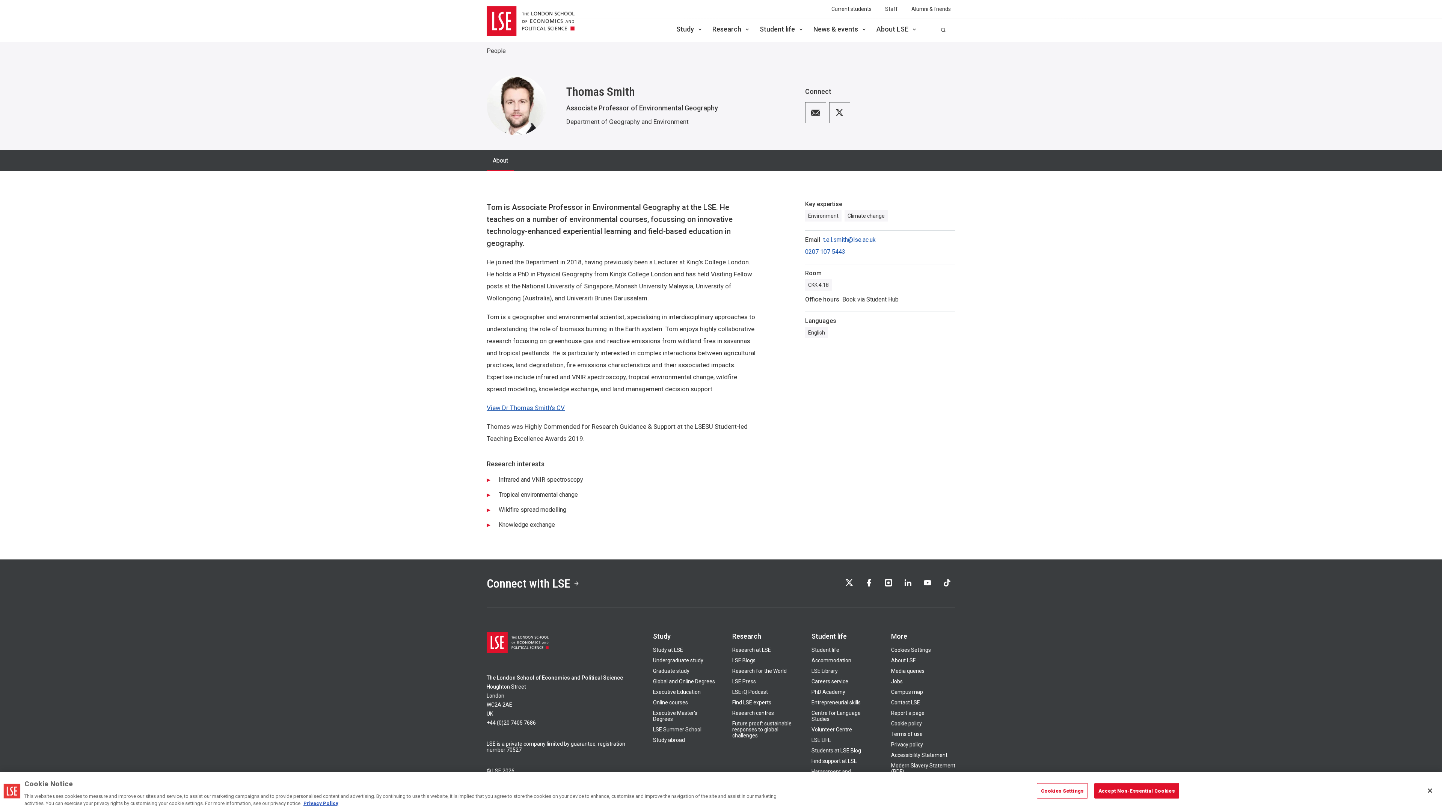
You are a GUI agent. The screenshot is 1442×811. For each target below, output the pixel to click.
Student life (777, 29)
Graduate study (671, 671)
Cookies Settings (911, 650)
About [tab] (500, 160)
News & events (835, 29)
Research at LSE (751, 650)
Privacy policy (907, 745)
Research (726, 29)
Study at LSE (668, 650)
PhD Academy (828, 692)
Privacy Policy (320, 803)
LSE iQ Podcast (750, 692)
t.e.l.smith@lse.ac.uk (849, 240)
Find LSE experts (751, 702)
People (496, 50)
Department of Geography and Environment (627, 121)
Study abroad (669, 740)
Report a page (908, 713)
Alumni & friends (931, 9)
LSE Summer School (677, 730)
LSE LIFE (821, 740)
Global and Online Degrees (684, 681)
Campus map (907, 692)
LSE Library (825, 671)
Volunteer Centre (832, 730)
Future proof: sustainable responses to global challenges (762, 730)
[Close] (1430, 790)
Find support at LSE (834, 761)
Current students (851, 9)
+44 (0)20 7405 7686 (511, 723)
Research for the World (759, 671)
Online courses (670, 702)
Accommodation (831, 660)
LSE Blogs (744, 660)
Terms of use (907, 734)
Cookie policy (906, 724)
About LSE (892, 29)
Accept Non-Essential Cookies (1136, 791)
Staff (891, 9)
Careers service (830, 681)
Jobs (897, 681)
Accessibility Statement (919, 755)
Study (685, 29)
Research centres (753, 713)
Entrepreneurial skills (836, 702)
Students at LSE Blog (836, 751)
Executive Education (677, 692)
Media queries (908, 671)
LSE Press (744, 681)
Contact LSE (905, 702)
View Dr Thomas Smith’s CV (526, 408)
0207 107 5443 (825, 252)
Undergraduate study (678, 660)
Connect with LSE (528, 583)
